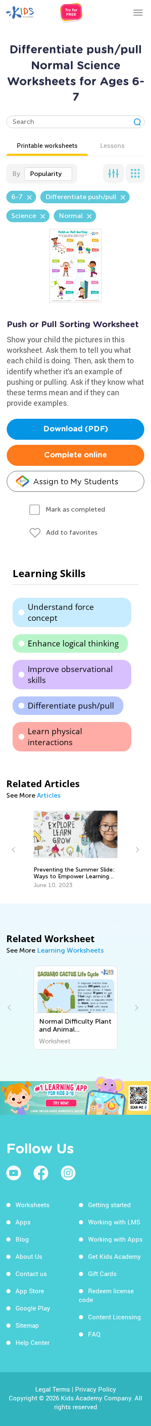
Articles (48, 795)
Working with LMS (114, 1222)
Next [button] (136, 850)
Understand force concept (61, 612)
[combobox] (48, 174)
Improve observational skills (70, 674)
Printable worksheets (47, 145)
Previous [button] (14, 850)
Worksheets (32, 1204)
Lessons (112, 145)
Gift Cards (102, 1273)
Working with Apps (115, 1239)
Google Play (33, 1308)
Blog (22, 1239)
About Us (29, 1256)
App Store (30, 1291)
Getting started (109, 1204)
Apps (23, 1222)
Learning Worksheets (70, 950)
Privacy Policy (95, 1389)
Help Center (32, 1342)
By (16, 174)
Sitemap (27, 1325)
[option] (76, 850)
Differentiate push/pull (71, 705)
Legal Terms (52, 1389)
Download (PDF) (75, 429)
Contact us (31, 1273)
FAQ (94, 1334)
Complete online (75, 455)
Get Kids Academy (114, 1256)
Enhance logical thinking (73, 643)
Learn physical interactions (55, 737)
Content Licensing (114, 1317)
